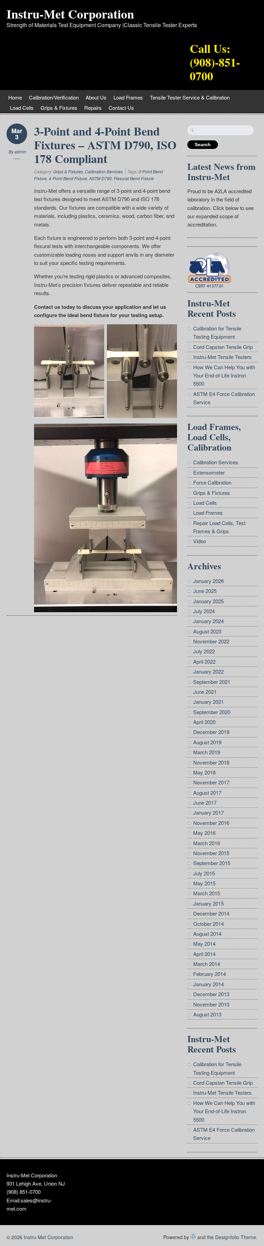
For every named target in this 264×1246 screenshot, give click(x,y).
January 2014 (208, 984)
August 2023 (207, 631)
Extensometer (209, 472)
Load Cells (22, 107)
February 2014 (209, 973)
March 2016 (206, 843)
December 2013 (211, 994)
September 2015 (211, 862)
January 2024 (208, 621)
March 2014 (206, 963)
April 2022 (204, 661)
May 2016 (204, 832)
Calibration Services (104, 171)
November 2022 (211, 641)
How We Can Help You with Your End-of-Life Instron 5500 (224, 375)
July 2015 (204, 873)
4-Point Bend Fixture (68, 178)
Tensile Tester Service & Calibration (190, 97)
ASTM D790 (100, 178)
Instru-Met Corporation (70, 14)
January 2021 (208, 701)
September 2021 (211, 681)
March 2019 (206, 752)
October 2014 (208, 923)
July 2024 (204, 611)
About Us (96, 97)
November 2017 (211, 782)
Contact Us (121, 107)
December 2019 (211, 731)
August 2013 (207, 1014)
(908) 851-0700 (24, 1191)
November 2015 (211, 853)
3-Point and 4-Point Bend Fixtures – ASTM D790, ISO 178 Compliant (105, 145)
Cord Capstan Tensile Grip (223, 346)
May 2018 (204, 772)
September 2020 (211, 711)
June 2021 (205, 691)
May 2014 (204, 943)
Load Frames (128, 97)
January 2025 (208, 601)
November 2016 (211, 822)
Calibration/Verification (54, 97)
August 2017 (207, 792)
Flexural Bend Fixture (134, 178)
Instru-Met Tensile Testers (222, 356)
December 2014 (211, 913)
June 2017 (205, 802)
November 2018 (211, 762)
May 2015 (204, 883)
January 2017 (208, 812)
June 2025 (205, 590)
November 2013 (211, 1004)
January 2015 (208, 903)
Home (15, 97)
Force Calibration (212, 482)
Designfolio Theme (235, 1237)
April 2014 (204, 953)
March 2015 (206, 893)
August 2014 (207, 933)
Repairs (93, 107)
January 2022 (208, 671)
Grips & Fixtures (59, 107)
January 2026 (208, 580)
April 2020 (204, 721)
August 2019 (207, 742)
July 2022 (204, 651)
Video (199, 541)
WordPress (193, 1236)
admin (20, 151)
